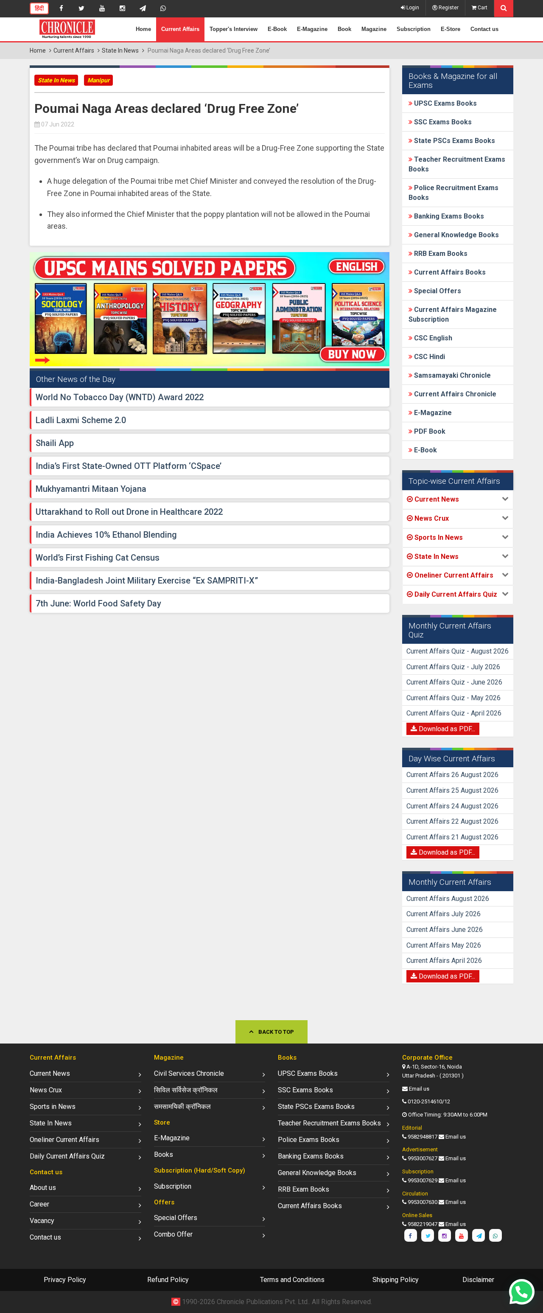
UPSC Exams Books (444, 103)
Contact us (484, 29)
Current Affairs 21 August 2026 (452, 837)
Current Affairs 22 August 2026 (452, 821)
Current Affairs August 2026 (447, 899)
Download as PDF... (446, 729)
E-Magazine (312, 29)
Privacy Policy (65, 1280)
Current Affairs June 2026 (444, 930)
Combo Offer (173, 1234)
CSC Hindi (428, 357)
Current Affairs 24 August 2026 (452, 806)
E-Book (277, 29)
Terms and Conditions (292, 1280)
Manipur (98, 80)
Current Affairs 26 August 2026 (452, 775)
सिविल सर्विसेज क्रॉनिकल (186, 1090)
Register (448, 8)
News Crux (46, 1090)
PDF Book (428, 431)
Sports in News (53, 1107)
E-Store (450, 29)
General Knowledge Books (455, 235)
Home (143, 29)
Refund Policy (168, 1280)
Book (344, 29)
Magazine (373, 29)
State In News (120, 50)
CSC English (432, 338)
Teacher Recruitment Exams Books (329, 1123)
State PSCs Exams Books (453, 141)
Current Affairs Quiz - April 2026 (453, 713)
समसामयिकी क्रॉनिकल (182, 1107)
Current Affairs (180, 29)
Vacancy (42, 1221)
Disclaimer (478, 1280)
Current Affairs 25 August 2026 (452, 790)
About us (43, 1188)
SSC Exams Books (442, 122)
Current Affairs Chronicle (454, 394)
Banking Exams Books (448, 216)
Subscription (414, 29)
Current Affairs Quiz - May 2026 (453, 698)
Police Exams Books (308, 1140)
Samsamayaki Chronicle (451, 375)
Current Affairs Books (449, 272)
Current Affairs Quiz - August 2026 (457, 651)
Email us (419, 1089)
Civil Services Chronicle (189, 1073)
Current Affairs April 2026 (444, 961)
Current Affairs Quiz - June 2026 (454, 682)
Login (412, 8)
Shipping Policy (395, 1280)
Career (39, 1204)
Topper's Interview (234, 29)
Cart (481, 8)
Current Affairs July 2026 (443, 914)
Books (163, 1154)
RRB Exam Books (439, 254)
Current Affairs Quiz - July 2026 (453, 667)
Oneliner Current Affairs (64, 1140)
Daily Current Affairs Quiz (67, 1156)
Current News (50, 1073)
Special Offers (436, 291)
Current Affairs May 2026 (443, 945)
